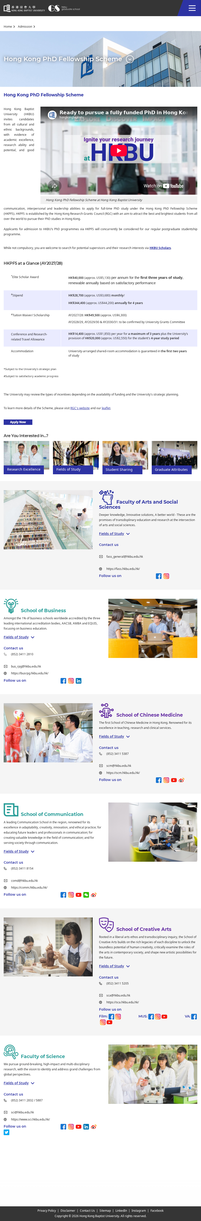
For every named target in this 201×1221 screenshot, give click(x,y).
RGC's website (80, 408)
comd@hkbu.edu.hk (24, 881)
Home (8, 26)
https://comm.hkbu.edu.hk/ (29, 887)
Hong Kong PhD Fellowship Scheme (44, 94)
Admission (25, 26)
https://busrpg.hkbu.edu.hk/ (29, 673)
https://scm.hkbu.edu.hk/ (123, 773)
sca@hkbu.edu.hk (118, 995)
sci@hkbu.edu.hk (22, 1112)
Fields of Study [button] (111, 533)
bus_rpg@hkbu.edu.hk (26, 666)
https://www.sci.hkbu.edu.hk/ (30, 1119)
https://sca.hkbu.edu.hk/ (122, 1002)
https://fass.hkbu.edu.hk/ (123, 569)
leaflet (106, 408)
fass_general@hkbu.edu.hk (124, 556)
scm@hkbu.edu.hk (118, 766)
